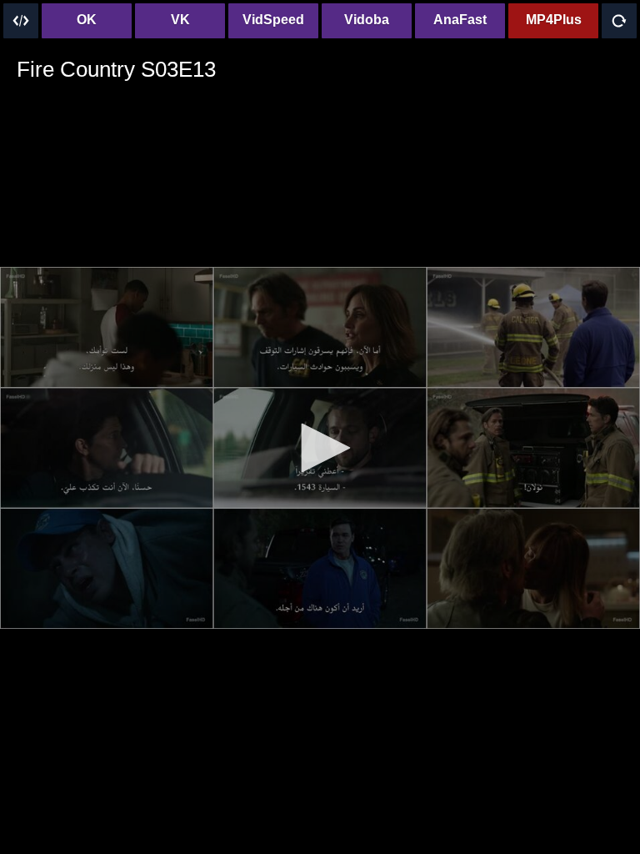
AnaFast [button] (460, 20)
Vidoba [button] (366, 20)
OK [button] (87, 20)
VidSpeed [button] (273, 20)
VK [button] (180, 20)
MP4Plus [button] (554, 20)
